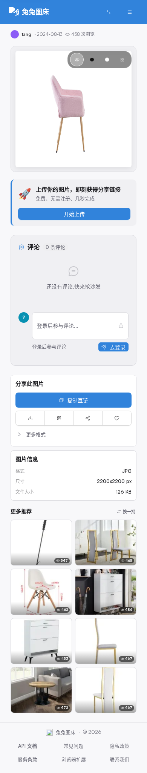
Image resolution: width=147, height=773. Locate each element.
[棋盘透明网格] (122, 59)
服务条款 (27, 759)
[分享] (88, 418)
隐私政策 (119, 746)
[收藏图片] (117, 418)
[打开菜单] (129, 12)
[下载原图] (30, 418)
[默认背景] (77, 59)
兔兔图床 (35, 12)
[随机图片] (108, 12)
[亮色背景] (107, 59)
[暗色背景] (92, 59)
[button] (73, 434)
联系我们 (119, 759)
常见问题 (73, 746)
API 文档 (27, 746)
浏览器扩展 (73, 759)
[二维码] (59, 418)
